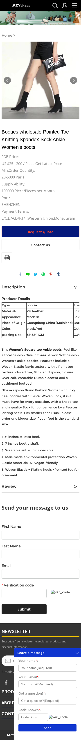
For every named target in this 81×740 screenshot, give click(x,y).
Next (73, 80)
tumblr (58, 274)
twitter (35, 274)
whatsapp (43, 274)
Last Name (11, 546)
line (28, 274)
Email (6, 566)
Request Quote (40, 232)
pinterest (51, 274)
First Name (11, 526)
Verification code (18, 585)
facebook (20, 274)
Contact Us (40, 245)
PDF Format (7, 257)
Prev (7, 80)
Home (7, 35)
